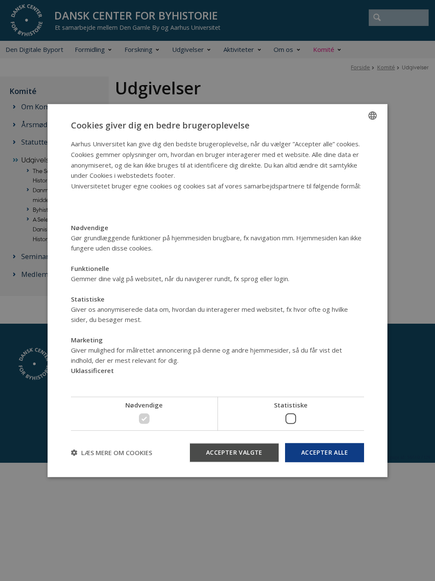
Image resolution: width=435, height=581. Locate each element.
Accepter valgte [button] (234, 452)
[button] (111, 452)
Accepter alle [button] (324, 452)
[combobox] (372, 115)
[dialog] (217, 290)
